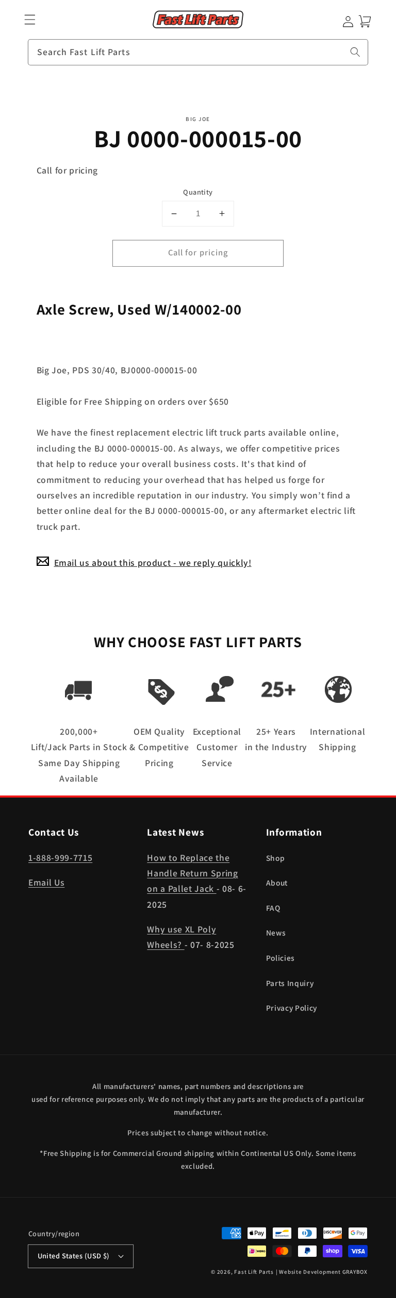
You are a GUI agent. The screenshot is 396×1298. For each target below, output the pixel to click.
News (276, 932)
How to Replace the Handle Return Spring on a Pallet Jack (192, 873)
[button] (30, 19)
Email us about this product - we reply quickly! (153, 562)
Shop (275, 858)
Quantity (198, 192)
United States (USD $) (74, 1255)
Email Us (46, 882)
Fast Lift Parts (254, 1271)
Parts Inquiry (290, 983)
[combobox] (198, 52)
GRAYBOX (355, 1271)
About (277, 882)
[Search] (355, 52)
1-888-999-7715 (60, 857)
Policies (280, 958)
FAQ (273, 908)
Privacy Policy (291, 1007)
